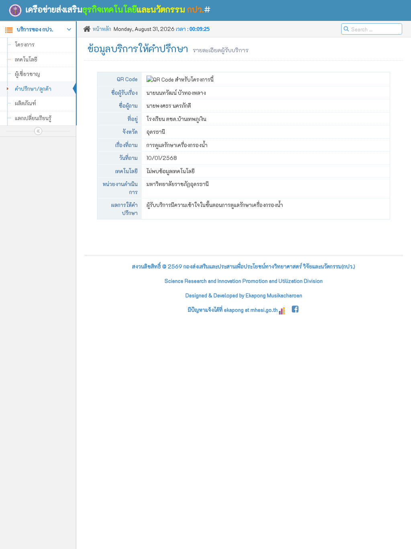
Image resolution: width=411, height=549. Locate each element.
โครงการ (25, 44)
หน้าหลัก (102, 28)
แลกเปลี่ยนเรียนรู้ (33, 118)
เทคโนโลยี (26, 59)
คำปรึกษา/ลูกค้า (33, 88)
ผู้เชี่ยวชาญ (27, 73)
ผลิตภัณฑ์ (25, 103)
